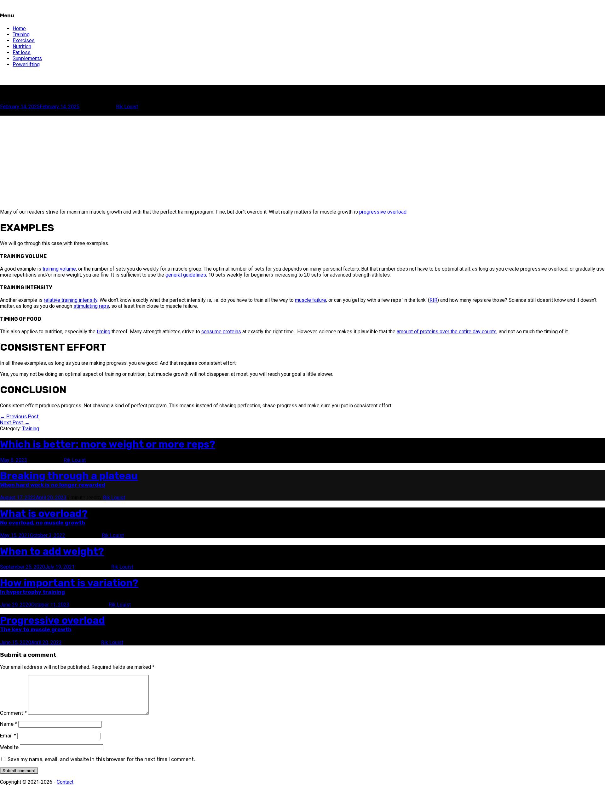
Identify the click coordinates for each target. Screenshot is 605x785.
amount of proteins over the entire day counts (447, 332)
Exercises (24, 40)
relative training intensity (70, 300)
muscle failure (310, 300)
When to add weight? (52, 551)
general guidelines (185, 275)
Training (21, 34)
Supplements (27, 58)
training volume (59, 269)
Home (19, 29)
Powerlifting (26, 64)
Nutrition (22, 46)
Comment (13, 713)
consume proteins (221, 332)
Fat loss (22, 52)
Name (8, 724)
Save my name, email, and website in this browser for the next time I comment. (101, 759)
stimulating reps (91, 306)
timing (103, 332)
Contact (65, 782)
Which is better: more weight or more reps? (107, 444)
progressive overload (382, 212)
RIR (433, 300)
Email (8, 736)
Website (9, 747)
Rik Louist (127, 107)
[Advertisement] (189, 160)
